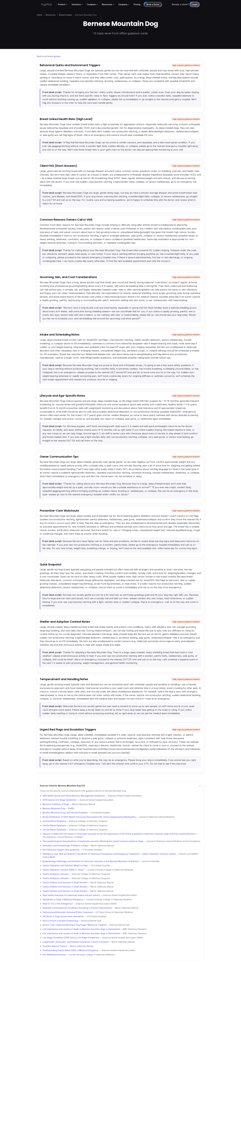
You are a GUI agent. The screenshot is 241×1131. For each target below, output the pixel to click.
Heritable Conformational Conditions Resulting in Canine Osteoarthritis (77, 908)
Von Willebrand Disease (54, 954)
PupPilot (46, 4)
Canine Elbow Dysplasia (54, 821)
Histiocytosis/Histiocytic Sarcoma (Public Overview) (68, 912)
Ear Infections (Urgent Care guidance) (61, 849)
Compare (91, 4)
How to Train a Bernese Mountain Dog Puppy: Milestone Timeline (74, 925)
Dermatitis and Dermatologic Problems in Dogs (65, 845)
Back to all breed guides (49, 56)
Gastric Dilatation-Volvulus (56, 874)
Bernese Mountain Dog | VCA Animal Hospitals (65, 812)
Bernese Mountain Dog (54, 808)
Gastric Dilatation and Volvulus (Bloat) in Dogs (65, 865)
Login (194, 4)
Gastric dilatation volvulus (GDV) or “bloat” (63, 870)
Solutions (76, 4)
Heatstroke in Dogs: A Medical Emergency (63, 899)
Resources (107, 4)
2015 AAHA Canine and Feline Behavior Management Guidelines (74, 796)
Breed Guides (65, 15)
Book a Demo (152, 4)
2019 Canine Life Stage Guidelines (59, 800)
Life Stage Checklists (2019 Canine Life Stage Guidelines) (71, 937)
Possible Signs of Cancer (55, 946)
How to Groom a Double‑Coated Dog (60, 921)
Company (122, 4)
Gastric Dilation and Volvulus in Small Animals (65, 882)
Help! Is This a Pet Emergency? (58, 903)
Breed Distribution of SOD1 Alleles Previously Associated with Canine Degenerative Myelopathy (89, 817)
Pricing (137, 4)
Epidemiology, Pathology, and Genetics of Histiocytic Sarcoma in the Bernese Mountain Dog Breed (90, 861)
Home (39, 15)
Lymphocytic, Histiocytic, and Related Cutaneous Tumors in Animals (76, 942)
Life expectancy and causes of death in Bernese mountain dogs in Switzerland (81, 929)
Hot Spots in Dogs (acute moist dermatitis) (63, 916)
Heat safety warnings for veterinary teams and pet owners (71, 895)
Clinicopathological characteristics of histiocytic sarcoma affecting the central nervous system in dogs (93, 841)
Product (61, 4)
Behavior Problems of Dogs (56, 804)
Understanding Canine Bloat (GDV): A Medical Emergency (70, 950)
